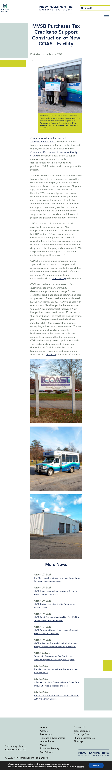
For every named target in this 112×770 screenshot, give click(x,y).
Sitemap (78, 741)
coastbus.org (59, 278)
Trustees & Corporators (52, 738)
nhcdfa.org (51, 354)
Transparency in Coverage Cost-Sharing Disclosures (84, 734)
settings (80, 766)
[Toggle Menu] (106, 16)
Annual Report (48, 741)
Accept (96, 765)
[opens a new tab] (5, 8)
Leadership (46, 734)
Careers (44, 730)
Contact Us (80, 727)
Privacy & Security (49, 748)
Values (43, 745)
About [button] (43, 727)
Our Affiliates (47, 752)
